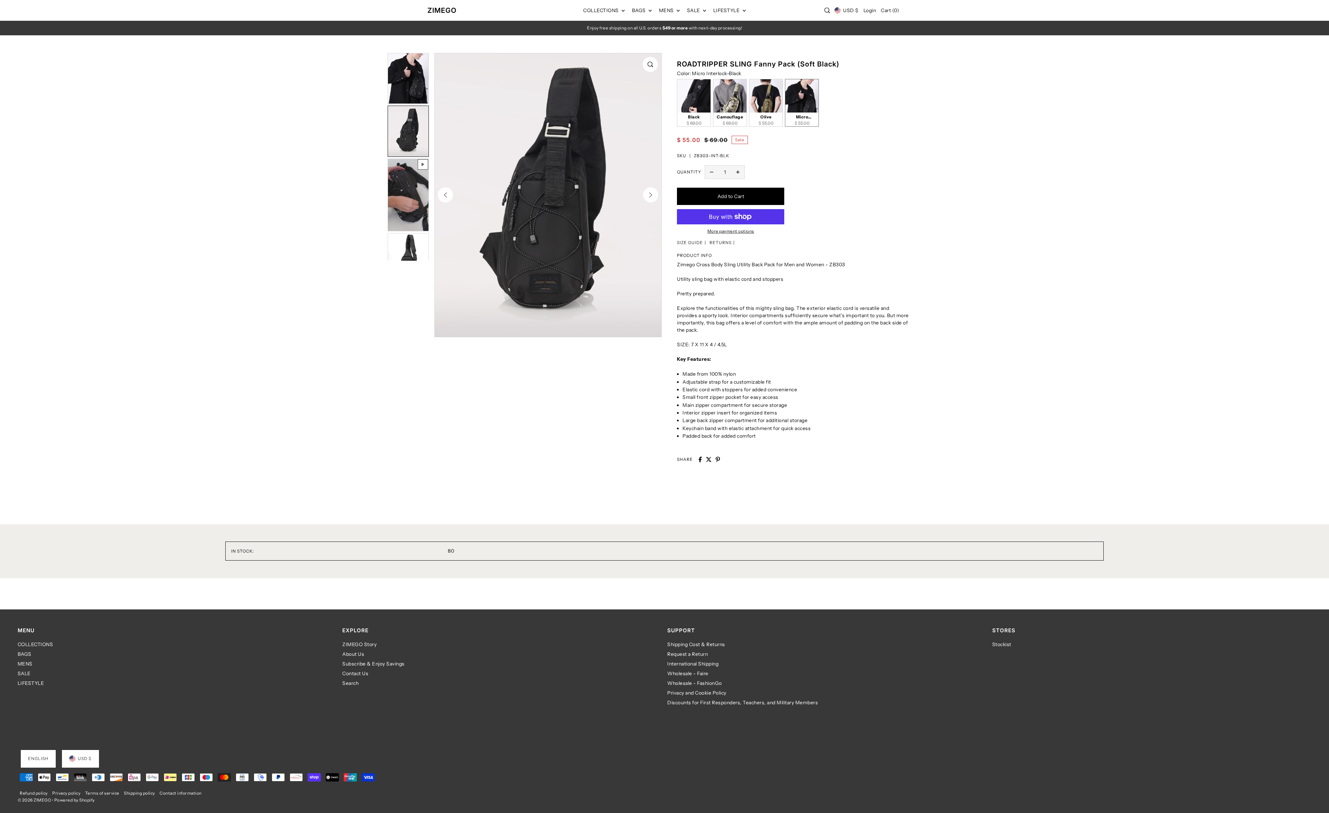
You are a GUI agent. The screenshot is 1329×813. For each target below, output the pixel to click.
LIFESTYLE (31, 683)
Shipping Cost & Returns (696, 644)
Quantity (689, 172)
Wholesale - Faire (687, 673)
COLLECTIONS (35, 644)
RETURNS (720, 242)
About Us (353, 654)
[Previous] (445, 195)
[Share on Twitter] (709, 459)
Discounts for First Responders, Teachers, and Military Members (742, 702)
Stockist (1001, 644)
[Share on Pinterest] (718, 459)
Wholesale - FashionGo (694, 683)
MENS (25, 664)
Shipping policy (139, 793)
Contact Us (355, 673)
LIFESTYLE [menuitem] (727, 10)
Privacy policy (66, 793)
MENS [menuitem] (667, 10)
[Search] (827, 10)
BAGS (24, 654)
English (38, 758)
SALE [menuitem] (694, 10)
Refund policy (34, 793)
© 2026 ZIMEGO (34, 800)
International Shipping (692, 664)
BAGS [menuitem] (639, 10)
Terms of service (102, 793)
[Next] (650, 195)
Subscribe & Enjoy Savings (373, 664)
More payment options (730, 231)
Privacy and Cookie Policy (696, 693)
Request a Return (687, 654)
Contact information (181, 793)
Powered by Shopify (74, 800)
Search (350, 683)
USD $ (850, 10)
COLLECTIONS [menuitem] (601, 10)
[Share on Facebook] (700, 459)
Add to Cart (730, 196)
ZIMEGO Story (359, 644)
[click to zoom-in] (650, 64)
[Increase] (737, 172)
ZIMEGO (441, 10)
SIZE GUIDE (690, 242)
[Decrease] (711, 172)
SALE (24, 673)
